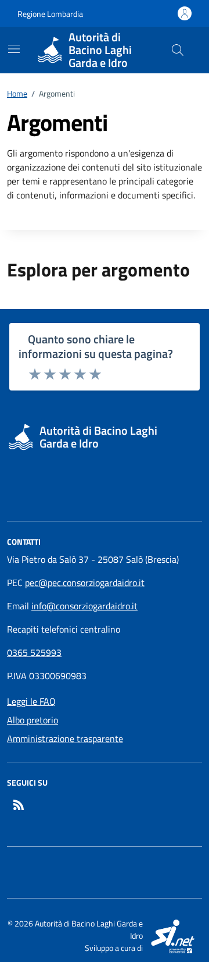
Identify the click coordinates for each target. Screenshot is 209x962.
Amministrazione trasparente (65, 739)
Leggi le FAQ (31, 701)
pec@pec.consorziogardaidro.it (85, 583)
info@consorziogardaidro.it (84, 606)
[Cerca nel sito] (178, 50)
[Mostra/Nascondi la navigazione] (14, 49)
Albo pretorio (32, 720)
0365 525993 (34, 652)
